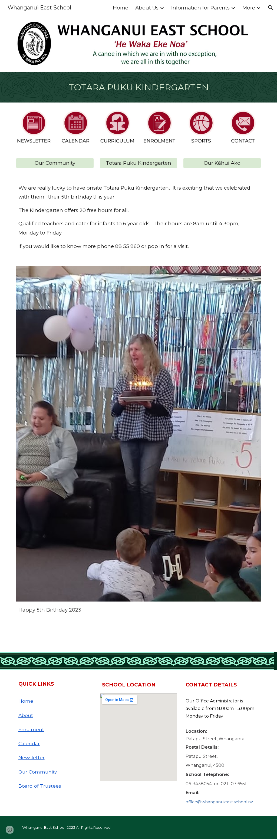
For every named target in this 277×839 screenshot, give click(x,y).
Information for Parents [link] (200, 8)
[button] (270, 7)
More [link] (248, 8)
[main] (138, 87)
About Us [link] (147, 8)
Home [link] (120, 8)
